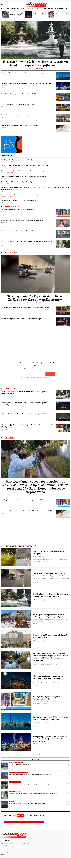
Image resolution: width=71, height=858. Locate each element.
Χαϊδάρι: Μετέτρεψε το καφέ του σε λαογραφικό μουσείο (61, 12)
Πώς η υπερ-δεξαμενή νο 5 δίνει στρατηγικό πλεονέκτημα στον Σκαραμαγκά (22, 73)
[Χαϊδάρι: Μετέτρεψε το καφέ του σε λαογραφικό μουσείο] (51, 14)
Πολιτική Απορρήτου (43, 377)
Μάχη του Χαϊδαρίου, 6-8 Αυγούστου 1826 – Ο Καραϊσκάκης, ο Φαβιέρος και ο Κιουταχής (30, 774)
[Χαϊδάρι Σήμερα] (35, 4)
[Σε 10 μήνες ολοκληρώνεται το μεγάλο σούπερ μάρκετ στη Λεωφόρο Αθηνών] (16, 619)
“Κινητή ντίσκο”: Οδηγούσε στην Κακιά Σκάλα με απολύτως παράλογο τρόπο (24, 165)
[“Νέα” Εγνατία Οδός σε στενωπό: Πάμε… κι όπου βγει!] (16, 557)
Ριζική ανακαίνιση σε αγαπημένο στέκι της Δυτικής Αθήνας (18, 231)
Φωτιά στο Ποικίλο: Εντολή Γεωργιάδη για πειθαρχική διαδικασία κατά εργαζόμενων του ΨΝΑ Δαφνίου (35, 784)
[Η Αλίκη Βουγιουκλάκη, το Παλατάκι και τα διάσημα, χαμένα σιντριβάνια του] (35, 40)
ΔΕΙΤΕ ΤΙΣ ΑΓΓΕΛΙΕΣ (24, 822)
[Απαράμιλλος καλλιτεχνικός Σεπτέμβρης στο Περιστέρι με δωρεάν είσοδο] (63, 223)
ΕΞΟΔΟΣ (9, 202)
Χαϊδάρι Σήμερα (39, 68)
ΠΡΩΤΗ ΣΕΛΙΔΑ (10, 191)
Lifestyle (10, 438)
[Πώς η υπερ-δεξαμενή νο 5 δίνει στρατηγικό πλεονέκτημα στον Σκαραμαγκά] (63, 76)
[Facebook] (2, 840)
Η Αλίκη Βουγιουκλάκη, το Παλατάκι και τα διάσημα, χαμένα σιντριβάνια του (35, 63)
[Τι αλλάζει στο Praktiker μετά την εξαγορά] (4, 766)
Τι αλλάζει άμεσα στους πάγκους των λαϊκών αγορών (16, 115)
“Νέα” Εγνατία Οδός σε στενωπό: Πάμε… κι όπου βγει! (17, 160)
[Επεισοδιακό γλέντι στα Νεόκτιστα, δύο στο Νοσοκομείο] (63, 321)
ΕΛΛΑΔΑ (11, 781)
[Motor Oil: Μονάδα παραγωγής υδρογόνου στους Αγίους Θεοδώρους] (63, 97)
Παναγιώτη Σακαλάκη (21, 845)
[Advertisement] (35, 340)
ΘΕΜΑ (12, 161)
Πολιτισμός (11, 388)
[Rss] (10, 840)
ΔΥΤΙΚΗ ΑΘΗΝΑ (13, 772)
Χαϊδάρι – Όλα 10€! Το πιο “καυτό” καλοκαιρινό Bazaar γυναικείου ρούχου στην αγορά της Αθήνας (26, 242)
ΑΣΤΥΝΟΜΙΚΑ (11, 167)
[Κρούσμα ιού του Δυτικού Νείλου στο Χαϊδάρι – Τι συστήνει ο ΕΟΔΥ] (63, 128)
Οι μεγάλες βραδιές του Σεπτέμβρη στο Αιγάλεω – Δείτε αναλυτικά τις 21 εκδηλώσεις (27, 426)
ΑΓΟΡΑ (11, 791)
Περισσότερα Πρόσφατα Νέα (18, 546)
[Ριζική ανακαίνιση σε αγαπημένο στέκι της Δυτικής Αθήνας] (63, 234)
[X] (4, 840)
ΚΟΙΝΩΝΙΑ (9, 183)
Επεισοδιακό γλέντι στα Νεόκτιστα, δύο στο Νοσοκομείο (21, 318)
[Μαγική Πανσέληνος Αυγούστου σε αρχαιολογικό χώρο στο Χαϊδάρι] (63, 417)
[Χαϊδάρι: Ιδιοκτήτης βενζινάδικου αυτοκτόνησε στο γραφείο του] (63, 107)
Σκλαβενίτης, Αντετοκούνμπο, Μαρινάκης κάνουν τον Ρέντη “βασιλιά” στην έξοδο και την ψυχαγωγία (26, 84)
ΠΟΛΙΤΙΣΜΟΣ (10, 172)
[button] (2, 4)
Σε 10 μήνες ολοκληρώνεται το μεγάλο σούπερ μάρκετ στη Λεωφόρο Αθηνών (24, 176)
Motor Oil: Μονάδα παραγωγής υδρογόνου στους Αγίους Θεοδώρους (19, 94)
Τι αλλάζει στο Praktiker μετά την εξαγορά (20, 764)
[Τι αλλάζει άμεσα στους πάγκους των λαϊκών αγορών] (63, 118)
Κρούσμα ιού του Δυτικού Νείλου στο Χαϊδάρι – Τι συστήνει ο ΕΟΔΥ (20, 125)
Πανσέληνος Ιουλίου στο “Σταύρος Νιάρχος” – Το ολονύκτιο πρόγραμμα (27, 803)
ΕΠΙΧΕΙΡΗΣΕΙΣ (10, 178)
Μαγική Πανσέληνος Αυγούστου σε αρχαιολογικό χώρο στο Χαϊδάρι (26, 413)
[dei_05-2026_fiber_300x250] (11, 144)
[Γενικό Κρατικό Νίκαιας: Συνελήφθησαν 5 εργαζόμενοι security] (16, 639)
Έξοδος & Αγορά (13, 206)
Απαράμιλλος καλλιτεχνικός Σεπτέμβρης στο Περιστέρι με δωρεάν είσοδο (22, 220)
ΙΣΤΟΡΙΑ (19, 772)
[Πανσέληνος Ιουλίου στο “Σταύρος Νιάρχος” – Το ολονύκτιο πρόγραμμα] (4, 804)
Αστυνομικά (11, 252)
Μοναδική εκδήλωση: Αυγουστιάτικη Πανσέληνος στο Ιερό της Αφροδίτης (39, 12)
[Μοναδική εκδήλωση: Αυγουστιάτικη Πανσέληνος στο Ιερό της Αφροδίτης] (28, 14)
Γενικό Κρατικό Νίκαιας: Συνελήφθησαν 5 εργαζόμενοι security (20, 182)
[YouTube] (6, 840)
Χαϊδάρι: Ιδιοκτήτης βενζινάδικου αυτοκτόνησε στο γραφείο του (19, 104)
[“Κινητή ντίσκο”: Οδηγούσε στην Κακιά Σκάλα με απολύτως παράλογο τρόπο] (35, 274)
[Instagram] (8, 840)
